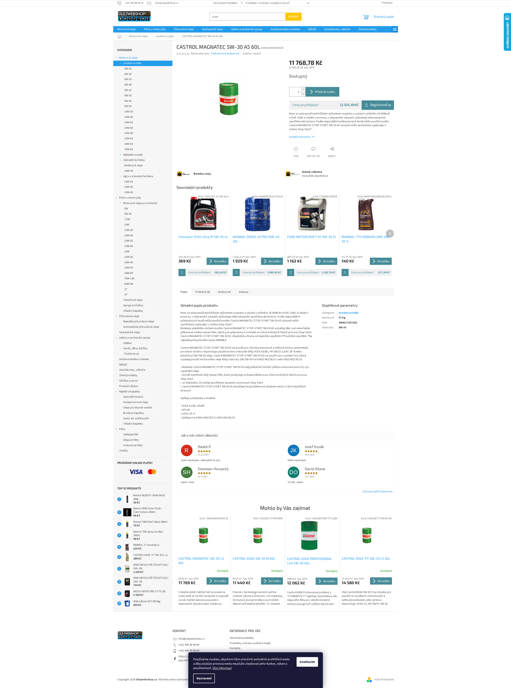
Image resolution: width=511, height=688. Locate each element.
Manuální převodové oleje (138, 322)
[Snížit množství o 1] (303, 94)
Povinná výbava (128, 386)
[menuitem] (126, 29)
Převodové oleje (129, 316)
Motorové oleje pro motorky (140, 203)
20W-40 (128, 262)
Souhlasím (307, 662)
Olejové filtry (131, 440)
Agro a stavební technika (138, 176)
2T (125, 289)
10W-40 (128, 117)
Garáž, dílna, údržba (135, 348)
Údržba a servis (128, 381)
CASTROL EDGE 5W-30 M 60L (254, 558)
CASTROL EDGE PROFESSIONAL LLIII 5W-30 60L (309, 561)
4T (125, 295)
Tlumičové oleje (133, 300)
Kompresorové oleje (135, 402)
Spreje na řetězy (133, 305)
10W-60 (128, 128)
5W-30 (128, 96)
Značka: (252, 54)
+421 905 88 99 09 (188, 645)
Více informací (222, 668)
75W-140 (129, 279)
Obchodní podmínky (225, 3)
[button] (203, 591)
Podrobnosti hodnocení (225, 54)
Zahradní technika (134, 160)
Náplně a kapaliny (129, 392)
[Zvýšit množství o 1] (303, 89)
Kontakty (235, 648)
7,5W (127, 219)
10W (126, 225)
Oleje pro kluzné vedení (137, 408)
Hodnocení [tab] (224, 292)
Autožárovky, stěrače (132, 370)
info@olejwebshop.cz (191, 639)
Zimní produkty (128, 375)
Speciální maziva (133, 397)
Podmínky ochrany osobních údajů (268, 3)
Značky (123, 451)
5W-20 (128, 90)
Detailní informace (300, 137)
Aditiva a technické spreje (134, 338)
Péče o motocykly (130, 198)
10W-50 (128, 122)
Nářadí (123, 365)
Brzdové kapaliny (133, 413)
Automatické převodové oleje (141, 327)
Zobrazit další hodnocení (377, 492)
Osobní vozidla (132, 63)
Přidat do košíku (325, 91)
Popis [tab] (184, 292)
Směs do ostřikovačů (136, 418)
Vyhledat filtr (131, 435)
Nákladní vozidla (133, 155)
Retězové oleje (133, 165)
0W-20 (128, 74)
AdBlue (127, 343)
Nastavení (204, 678)
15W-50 (128, 139)
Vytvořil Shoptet (384, 680)
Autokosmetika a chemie (134, 359)
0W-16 (128, 69)
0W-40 (128, 85)
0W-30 (128, 79)
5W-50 (128, 106)
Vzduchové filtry (133, 445)
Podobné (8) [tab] (202, 292)
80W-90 (128, 284)
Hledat (293, 16)
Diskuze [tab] (243, 292)
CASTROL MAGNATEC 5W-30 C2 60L (201, 560)
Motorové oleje (128, 58)
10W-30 (128, 112)
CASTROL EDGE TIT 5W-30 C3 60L (366, 558)
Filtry (122, 429)
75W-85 (128, 149)
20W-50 (128, 144)
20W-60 (128, 273)
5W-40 (128, 101)
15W (126, 252)
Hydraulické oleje (129, 332)
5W (126, 209)
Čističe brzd (131, 354)
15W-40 (128, 133)
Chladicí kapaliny (133, 311)
